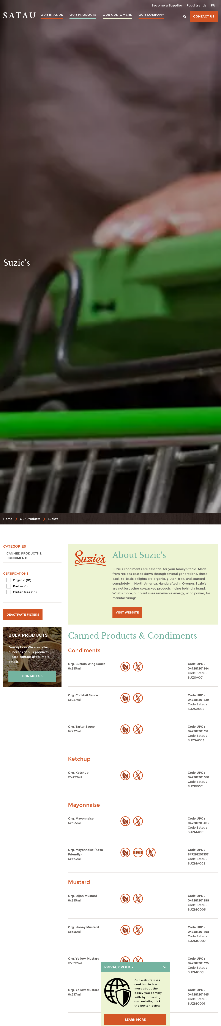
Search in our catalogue (66, 35)
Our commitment (151, 23)
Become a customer (117, 31)
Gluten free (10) (25, 592)
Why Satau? (117, 23)
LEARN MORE (135, 1019)
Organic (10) (22, 580)
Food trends (196, 5)
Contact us (204, 16)
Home (8, 519)
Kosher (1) (20, 586)
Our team (151, 29)
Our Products (82, 15)
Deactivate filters (22, 615)
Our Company (151, 15)
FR (213, 5)
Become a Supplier (167, 5)
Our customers (117, 15)
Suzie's (53, 519)
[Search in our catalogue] (184, 16)
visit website (127, 612)
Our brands (52, 15)
